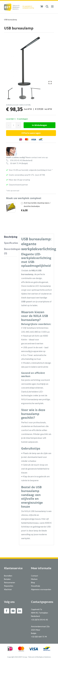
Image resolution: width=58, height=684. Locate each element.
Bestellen (8, 576)
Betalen (7, 579)
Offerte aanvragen (31, 133)
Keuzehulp (35, 586)
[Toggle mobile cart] (41, 6)
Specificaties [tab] (10, 242)
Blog (33, 582)
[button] (50, 62)
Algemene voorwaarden (41, 589)
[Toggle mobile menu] (52, 6)
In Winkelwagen (39, 125)
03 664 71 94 (15, 163)
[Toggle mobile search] (47, 6)
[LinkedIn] (19, 610)
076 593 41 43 (16, 160)
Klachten (8, 589)
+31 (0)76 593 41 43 (39, 619)
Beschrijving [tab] (10, 236)
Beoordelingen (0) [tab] (10, 251)
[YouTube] (13, 610)
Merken (34, 579)
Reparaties (8, 586)
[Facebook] (6, 610)
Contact (34, 576)
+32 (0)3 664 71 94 (39, 636)
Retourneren (9, 582)
